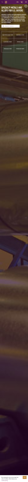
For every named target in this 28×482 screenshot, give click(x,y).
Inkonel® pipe (20, 35)
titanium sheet (20, 48)
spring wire (20, 41)
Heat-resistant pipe (7, 35)
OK (24, 477)
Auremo (6, 2)
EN (17, 2)
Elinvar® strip (8, 41)
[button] (25, 6)
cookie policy (4, 480)
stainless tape (8, 48)
